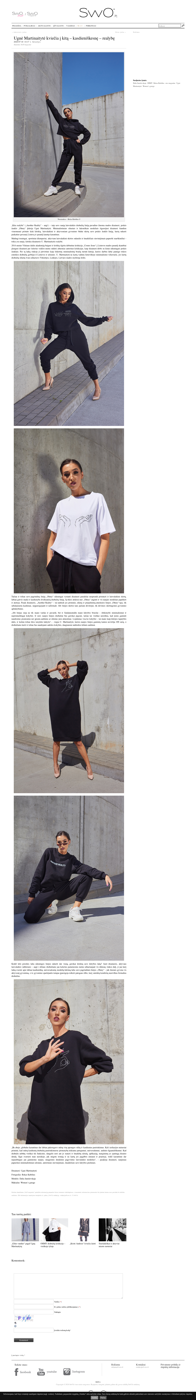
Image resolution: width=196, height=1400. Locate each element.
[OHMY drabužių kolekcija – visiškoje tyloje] (54, 1240)
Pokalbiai (29, 25)
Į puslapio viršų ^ (18, 1355)
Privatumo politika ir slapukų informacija (170, 1366)
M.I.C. (80, 25)
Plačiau (103, 1398)
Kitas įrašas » (120, 32)
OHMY (150, 83)
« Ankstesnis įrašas (19, 32)
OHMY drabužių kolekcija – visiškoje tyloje (53, 1245)
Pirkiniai (91, 25)
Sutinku (94, 1398)
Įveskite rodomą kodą (62, 1330)
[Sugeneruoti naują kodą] (15, 1327)
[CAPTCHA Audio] (15, 1324)
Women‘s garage (149, 86)
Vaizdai (70, 25)
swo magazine (170, 83)
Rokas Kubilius (159, 83)
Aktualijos (36, 41)
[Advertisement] (159, 54)
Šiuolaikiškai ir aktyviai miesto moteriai (109, 1245)
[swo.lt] (98, 16)
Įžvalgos (58, 25)
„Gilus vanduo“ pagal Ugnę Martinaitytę (23, 1245)
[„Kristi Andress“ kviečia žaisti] (83, 1240)
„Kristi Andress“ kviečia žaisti (83, 1243)
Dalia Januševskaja (139, 83)
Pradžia (16, 25)
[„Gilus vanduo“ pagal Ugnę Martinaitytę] (25, 1240)
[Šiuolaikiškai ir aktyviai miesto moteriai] (112, 1240)
